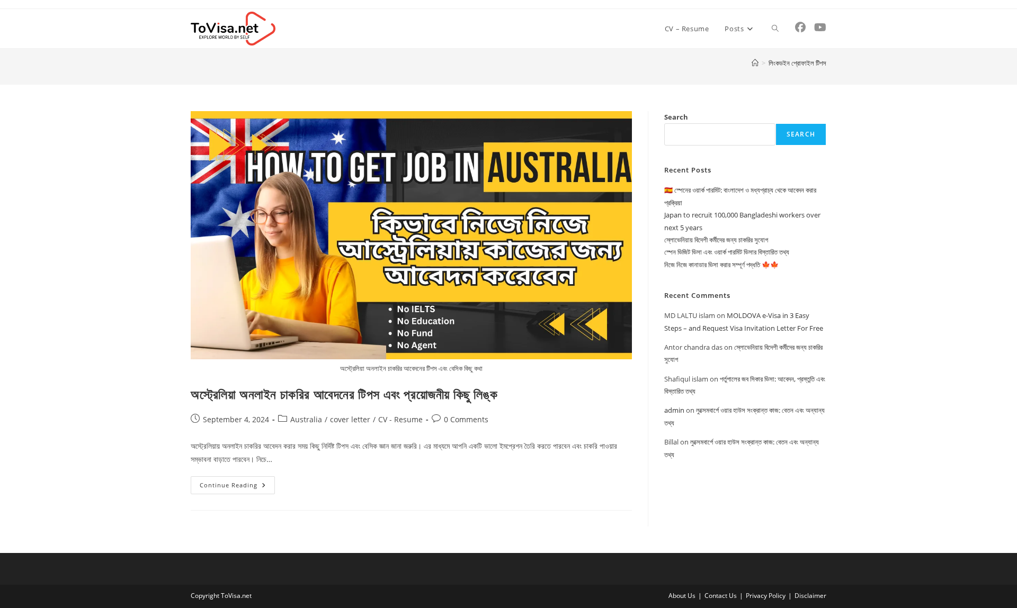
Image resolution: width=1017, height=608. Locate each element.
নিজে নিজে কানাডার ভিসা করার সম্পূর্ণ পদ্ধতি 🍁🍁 (721, 264)
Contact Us (720, 595)
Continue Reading (237, 487)
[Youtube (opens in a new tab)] (820, 27)
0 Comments (466, 419)
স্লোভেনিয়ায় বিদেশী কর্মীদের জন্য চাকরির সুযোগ (716, 239)
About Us (681, 595)
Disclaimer (810, 595)
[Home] (755, 63)
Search (676, 117)
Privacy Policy (766, 595)
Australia (306, 419)
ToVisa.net (236, 595)
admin (674, 410)
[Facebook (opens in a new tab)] (800, 27)
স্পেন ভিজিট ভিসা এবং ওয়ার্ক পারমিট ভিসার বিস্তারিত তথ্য (726, 252)
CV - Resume (400, 419)
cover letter (350, 419)
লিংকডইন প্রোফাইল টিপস (797, 63)
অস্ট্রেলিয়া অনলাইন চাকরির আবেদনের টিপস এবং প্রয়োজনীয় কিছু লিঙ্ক (344, 394)
